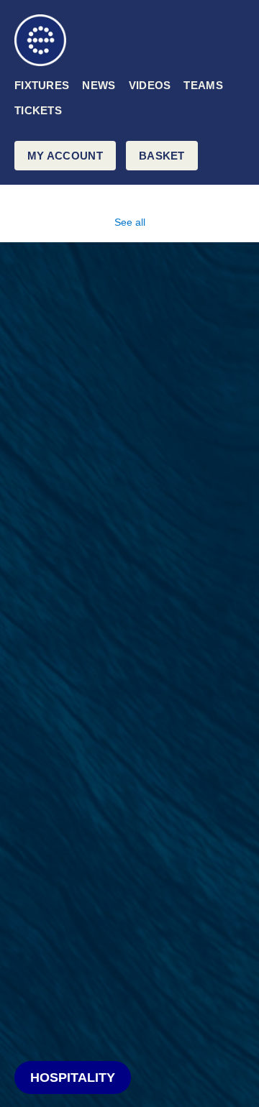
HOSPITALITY (72, 1077)
